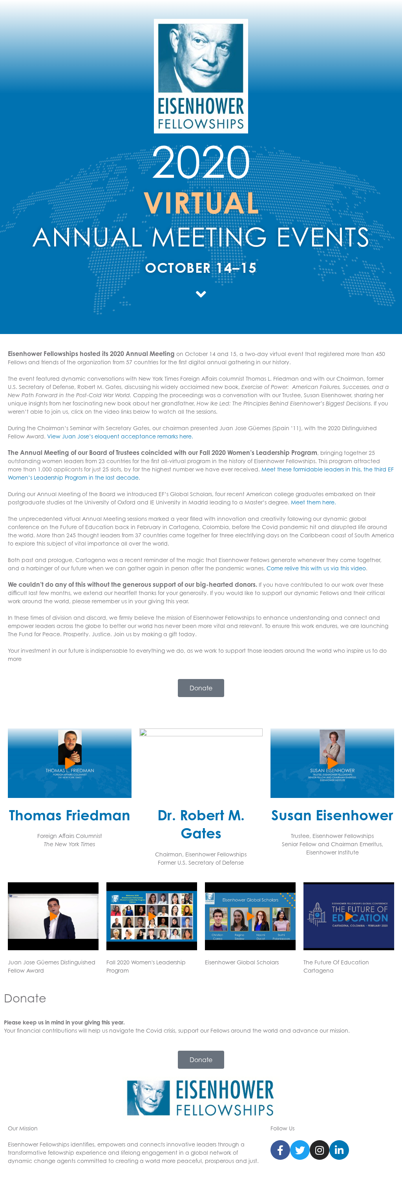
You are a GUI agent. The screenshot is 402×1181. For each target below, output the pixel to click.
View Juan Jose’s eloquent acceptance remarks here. (120, 436)
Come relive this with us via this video (316, 568)
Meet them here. (313, 502)
